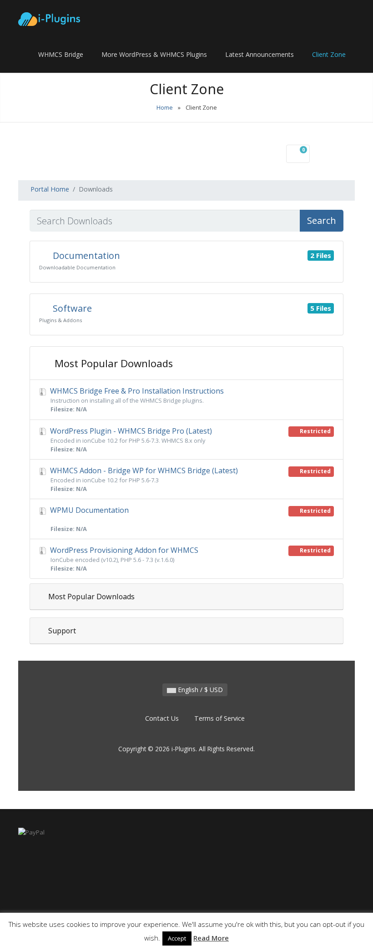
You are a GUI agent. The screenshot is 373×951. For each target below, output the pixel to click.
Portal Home (49, 189)
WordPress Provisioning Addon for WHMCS (189, 558)
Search (321, 220)
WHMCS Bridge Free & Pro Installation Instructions (136, 399)
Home (164, 107)
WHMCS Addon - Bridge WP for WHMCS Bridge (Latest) (189, 479)
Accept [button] (177, 938)
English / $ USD (199, 689)
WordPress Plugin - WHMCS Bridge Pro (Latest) (189, 439)
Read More (211, 937)
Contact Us (162, 718)
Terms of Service (219, 718)
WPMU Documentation (189, 518)
